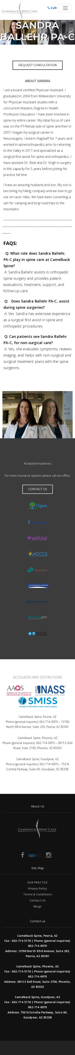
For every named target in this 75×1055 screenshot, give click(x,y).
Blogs (37, 906)
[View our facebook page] (22, 855)
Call (53, 8)
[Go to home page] (25, 10)
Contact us (37, 489)
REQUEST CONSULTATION (37, 65)
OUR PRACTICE (37, 882)
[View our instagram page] (48, 855)
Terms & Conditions (37, 894)
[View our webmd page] (35, 855)
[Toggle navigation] (65, 8)
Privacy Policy (37, 888)
